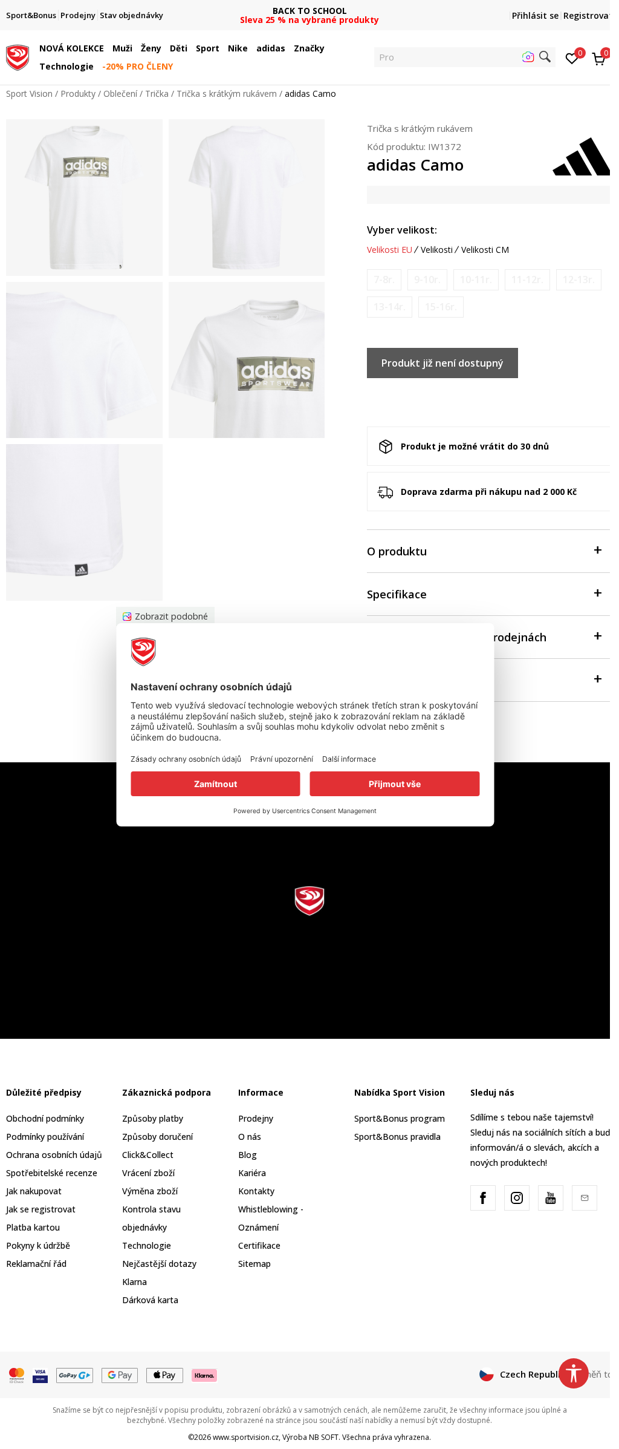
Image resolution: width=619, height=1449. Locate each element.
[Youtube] (551, 1198)
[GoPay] (74, 1374)
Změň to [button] (595, 1374)
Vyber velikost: (402, 229)
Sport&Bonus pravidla (397, 1136)
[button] (107, 48)
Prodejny (255, 1118)
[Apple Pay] (164, 1374)
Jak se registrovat (41, 1209)
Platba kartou (33, 1227)
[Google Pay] (120, 1374)
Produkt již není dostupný (442, 363)
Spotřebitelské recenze (51, 1173)
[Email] (584, 1198)
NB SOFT (324, 1437)
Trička (157, 93)
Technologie (146, 1245)
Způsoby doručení (157, 1136)
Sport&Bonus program (399, 1118)
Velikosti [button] (437, 250)
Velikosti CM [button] (485, 250)
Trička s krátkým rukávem (227, 93)
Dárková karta (150, 1300)
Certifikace (259, 1245)
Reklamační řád (36, 1263)
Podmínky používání (45, 1136)
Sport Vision (29, 93)
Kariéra (252, 1173)
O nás (249, 1136)
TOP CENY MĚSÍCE (309, 10)
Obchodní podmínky (45, 1118)
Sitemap (254, 1263)
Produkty (78, 93)
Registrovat (588, 15)
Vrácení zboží (148, 1173)
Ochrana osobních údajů (54, 1154)
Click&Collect (147, 1154)
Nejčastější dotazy (159, 1263)
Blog (247, 1154)
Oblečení (120, 93)
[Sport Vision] (17, 56)
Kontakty (256, 1191)
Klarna (134, 1281)
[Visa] (40, 1374)
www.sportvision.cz (246, 1437)
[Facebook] (483, 1198)
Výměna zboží (150, 1191)
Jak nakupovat (34, 1191)
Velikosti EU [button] (389, 250)
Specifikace (397, 594)
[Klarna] (205, 1374)
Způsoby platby (152, 1118)
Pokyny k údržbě (38, 1245)
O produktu (397, 551)
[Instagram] (517, 1198)
